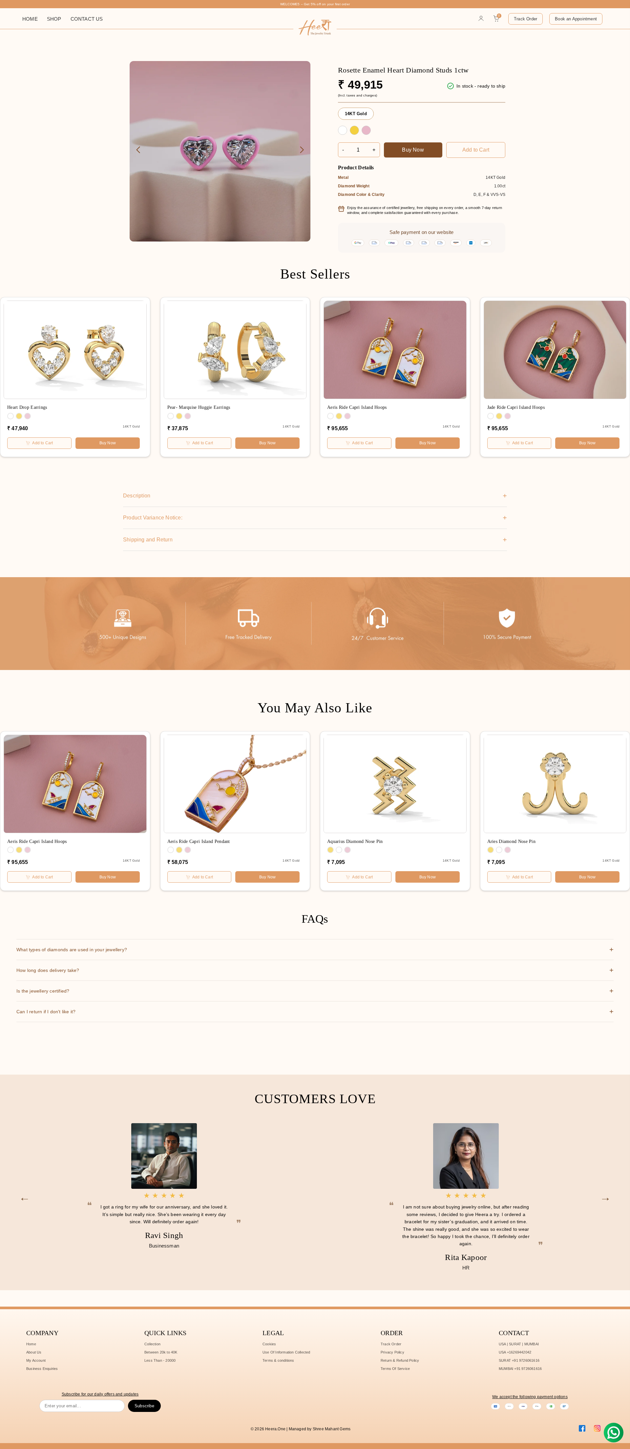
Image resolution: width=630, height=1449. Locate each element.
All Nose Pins (118, 87)
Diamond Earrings (64, 47)
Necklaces (164, 84)
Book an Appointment (576, 18)
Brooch (161, 90)
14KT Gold (356, 113)
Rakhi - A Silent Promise (70, 89)
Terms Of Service (395, 1369)
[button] (302, 150)
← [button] (24, 1196)
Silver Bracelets (65, 70)
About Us (34, 1352)
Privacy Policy (392, 1352)
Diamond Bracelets (65, 80)
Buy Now (413, 150)
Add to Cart (475, 150)
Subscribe (144, 1405)
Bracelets (164, 79)
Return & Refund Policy (400, 1360)
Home (30, 19)
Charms (161, 69)
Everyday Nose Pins (119, 80)
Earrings (163, 74)
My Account (36, 1360)
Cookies (269, 1344)
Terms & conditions (278, 1360)
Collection (152, 1344)
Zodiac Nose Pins (117, 70)
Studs (61, 40)
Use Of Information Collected (286, 1352)
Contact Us (87, 19)
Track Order (525, 18)
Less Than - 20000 (160, 1360)
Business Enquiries (42, 1369)
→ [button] (605, 1196)
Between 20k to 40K (161, 1352)
